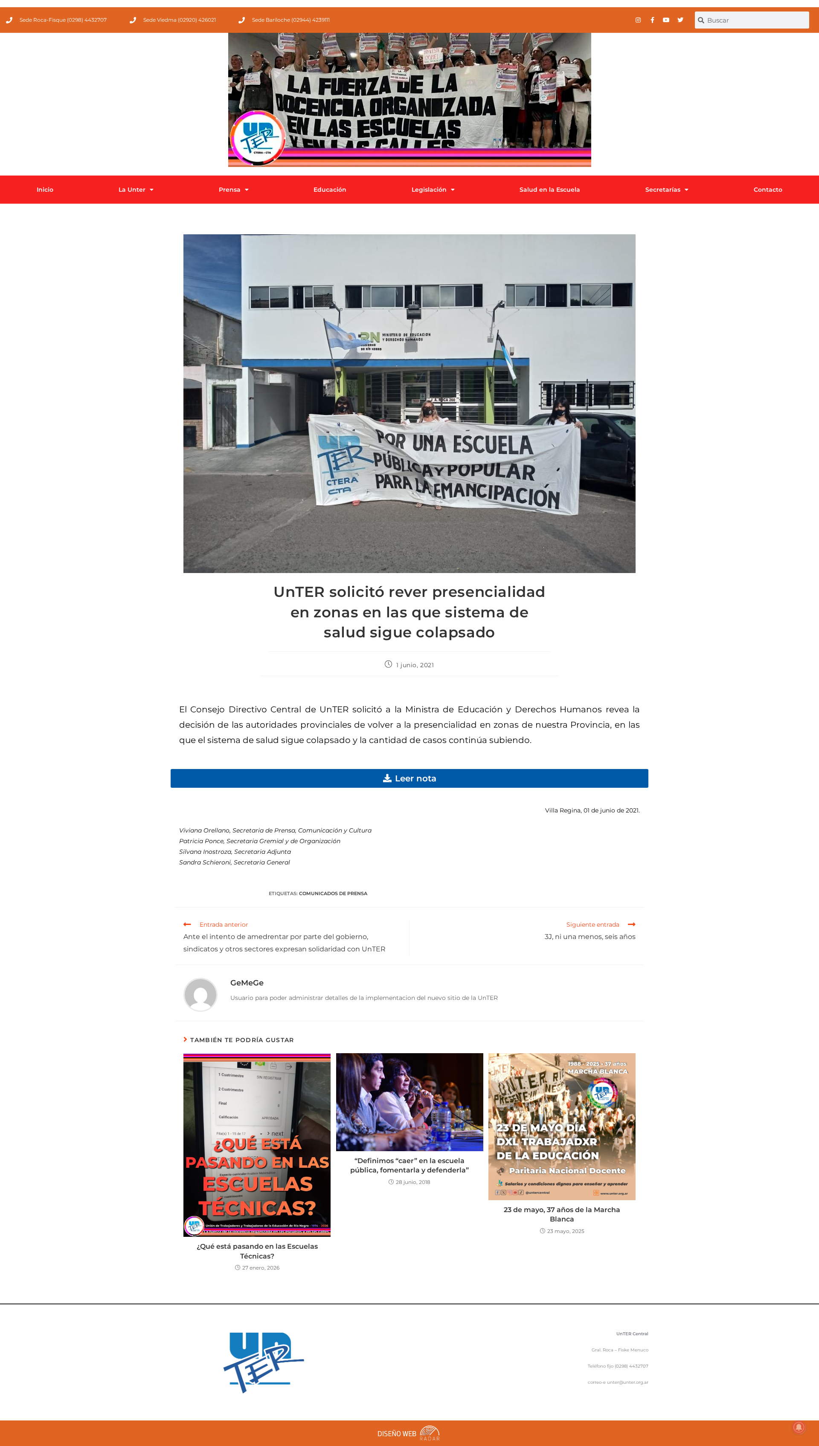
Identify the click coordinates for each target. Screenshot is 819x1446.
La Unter (132, 189)
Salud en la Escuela (550, 189)
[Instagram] (638, 20)
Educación (330, 189)
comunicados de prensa (333, 893)
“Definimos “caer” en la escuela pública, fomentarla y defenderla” (409, 1165)
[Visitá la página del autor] (200, 994)
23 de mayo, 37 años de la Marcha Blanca (562, 1214)
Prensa (230, 189)
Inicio (45, 189)
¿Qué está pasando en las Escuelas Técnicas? (257, 1251)
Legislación (429, 189)
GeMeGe (247, 983)
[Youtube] (666, 20)
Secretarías (662, 189)
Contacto (768, 189)
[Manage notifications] (799, 1427)
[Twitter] (680, 20)
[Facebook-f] (652, 20)
